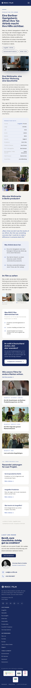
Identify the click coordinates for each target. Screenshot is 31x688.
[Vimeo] (6, 603)
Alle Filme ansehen (8, 377)
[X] (18, 603)
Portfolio (4, 639)
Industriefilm (5, 621)
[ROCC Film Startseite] (7, 3)
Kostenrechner (5, 653)
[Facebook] (21, 603)
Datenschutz (5, 662)
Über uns (4, 636)
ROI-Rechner (5, 656)
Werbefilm (4, 613)
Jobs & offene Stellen (7, 644)
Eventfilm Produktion (7, 627)
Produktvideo (5, 624)
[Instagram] (3, 603)
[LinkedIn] (14, 603)
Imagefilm (20, 123)
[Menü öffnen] (28, 3)
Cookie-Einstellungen (22, 684)
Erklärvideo (4, 618)
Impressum (4, 659)
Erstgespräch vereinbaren (15, 361)
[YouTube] (10, 603)
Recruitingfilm (5, 615)
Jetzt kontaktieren (9, 555)
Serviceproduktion (6, 629)
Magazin (4, 647)
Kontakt (4, 641)
